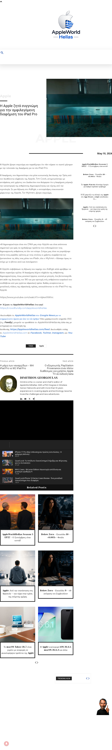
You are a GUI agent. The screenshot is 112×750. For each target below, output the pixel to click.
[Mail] (25, 398)
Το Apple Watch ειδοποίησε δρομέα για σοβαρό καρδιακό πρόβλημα (94, 186)
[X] (105, 26)
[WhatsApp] (23, 153)
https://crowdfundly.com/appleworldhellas (23, 308)
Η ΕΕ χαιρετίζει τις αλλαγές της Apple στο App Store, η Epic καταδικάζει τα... (95, 197)
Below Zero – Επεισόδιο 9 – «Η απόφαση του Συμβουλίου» (94, 220)
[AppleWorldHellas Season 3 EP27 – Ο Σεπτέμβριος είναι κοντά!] (17, 511)
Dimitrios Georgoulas (39, 377)
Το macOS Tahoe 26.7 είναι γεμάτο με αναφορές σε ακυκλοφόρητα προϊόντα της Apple (17, 650)
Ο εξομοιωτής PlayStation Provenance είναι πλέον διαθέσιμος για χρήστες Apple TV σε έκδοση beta (56, 370)
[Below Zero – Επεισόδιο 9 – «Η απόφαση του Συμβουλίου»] (55, 568)
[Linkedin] (21, 398)
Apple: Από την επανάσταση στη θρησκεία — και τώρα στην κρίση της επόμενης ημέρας (17, 593)
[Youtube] (109, 26)
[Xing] (34, 398)
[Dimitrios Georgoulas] (8, 387)
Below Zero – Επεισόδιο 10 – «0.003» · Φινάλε (94, 175)
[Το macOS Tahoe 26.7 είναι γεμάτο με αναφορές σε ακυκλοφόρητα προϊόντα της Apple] (17, 624)
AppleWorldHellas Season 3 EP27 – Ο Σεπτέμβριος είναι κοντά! (17, 537)
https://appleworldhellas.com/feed (29, 329)
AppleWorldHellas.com (14, 332)
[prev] (87, 678)
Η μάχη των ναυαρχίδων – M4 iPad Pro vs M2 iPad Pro (16, 367)
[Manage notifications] (6, 743)
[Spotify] (100, 26)
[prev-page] (36, 662)
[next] (89, 678)
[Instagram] (96, 26)
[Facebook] (91, 26)
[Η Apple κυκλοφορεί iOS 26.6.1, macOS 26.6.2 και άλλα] (55, 624)
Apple (5, 96)
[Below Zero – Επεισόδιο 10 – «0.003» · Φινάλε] (55, 511)
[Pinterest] (16, 153)
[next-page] (38, 662)
